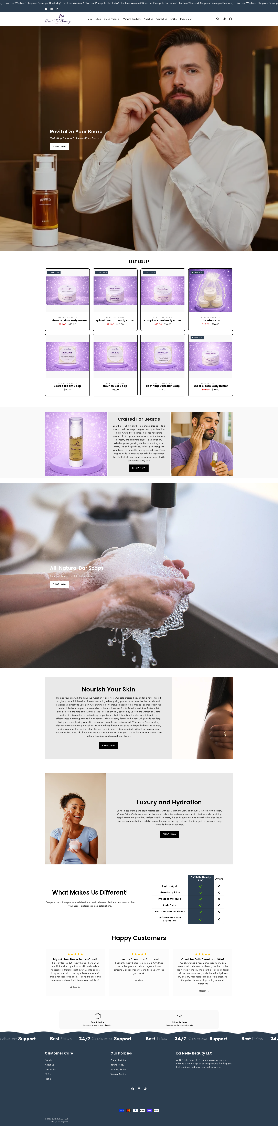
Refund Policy (117, 1064)
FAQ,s (48, 1074)
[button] (218, 19)
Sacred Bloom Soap (67, 385)
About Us (49, 1064)
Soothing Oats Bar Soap (163, 385)
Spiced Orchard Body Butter (115, 320)
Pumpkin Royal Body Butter (163, 320)
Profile (48, 1079)
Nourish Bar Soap (115, 385)
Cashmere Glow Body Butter (67, 320)
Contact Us (50, 1069)
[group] (139, 138)
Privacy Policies (118, 1060)
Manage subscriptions (59, 1121)
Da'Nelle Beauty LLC (60, 1119)
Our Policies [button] (121, 1053)
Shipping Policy (118, 1069)
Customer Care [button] (59, 1053)
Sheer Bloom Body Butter (210, 385)
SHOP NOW (59, 146)
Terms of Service (118, 1074)
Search (48, 1060)
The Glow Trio (210, 320)
